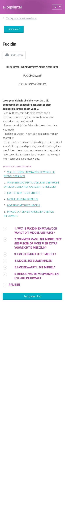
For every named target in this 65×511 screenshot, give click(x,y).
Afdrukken (17, 55)
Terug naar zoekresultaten (21, 18)
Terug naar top (32, 296)
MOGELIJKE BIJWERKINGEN (22, 199)
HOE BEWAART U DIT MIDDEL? (23, 205)
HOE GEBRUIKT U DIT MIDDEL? (23, 193)
